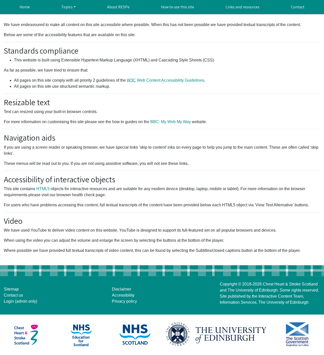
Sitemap (11, 289)
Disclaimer (121, 289)
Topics (67, 7)
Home (24, 7)
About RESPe (118, 7)
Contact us (13, 295)
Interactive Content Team (280, 296)
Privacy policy (124, 301)
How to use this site (177, 7)
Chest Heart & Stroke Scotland (290, 284)
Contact (298, 7)
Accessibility (123, 295)
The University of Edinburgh (253, 290)
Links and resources (242, 7)
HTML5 (43, 189)
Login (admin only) (20, 301)
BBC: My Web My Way (170, 122)
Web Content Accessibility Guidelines (165, 80)
